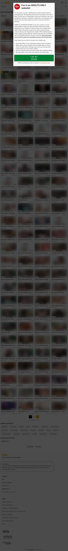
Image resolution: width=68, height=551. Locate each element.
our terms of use (45, 62)
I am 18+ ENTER (34, 58)
